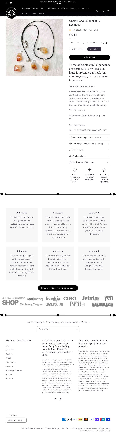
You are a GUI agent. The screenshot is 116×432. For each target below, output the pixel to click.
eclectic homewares (101, 360)
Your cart (10, 379)
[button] (53, 8)
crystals (51, 374)
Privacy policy (78, 428)
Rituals (9, 358)
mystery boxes (47, 369)
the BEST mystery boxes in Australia (90, 390)
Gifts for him (11, 366)
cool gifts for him (84, 365)
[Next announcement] (79, 2)
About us (10, 354)
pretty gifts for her (97, 365)
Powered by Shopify (53, 428)
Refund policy (66, 428)
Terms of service (91, 428)
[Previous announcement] (36, 2)
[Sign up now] (76, 329)
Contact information (87, 431)
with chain (94, 49)
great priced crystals (85, 363)
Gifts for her (11, 362)
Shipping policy (104, 428)
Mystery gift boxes (14, 370)
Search (9, 375)
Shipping (9, 350)
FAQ (7, 346)
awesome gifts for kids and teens (89, 367)
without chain (79, 49)
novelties (65, 371)
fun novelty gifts (98, 363)
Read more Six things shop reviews (58, 288)
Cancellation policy (103, 431)
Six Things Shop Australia (36, 428)
